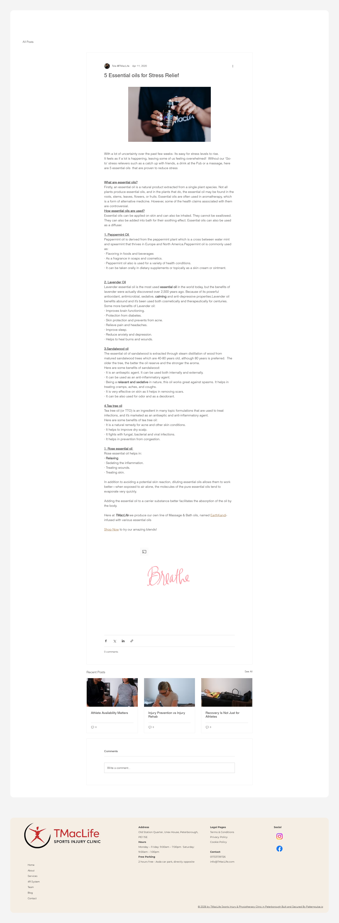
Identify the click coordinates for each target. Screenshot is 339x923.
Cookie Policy (218, 842)
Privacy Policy (219, 837)
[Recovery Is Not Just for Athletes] (226, 692)
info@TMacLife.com (222, 861)
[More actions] (233, 66)
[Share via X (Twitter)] (114, 641)
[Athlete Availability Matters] (112, 692)
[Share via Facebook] (106, 641)
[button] (169, 577)
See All (248, 671)
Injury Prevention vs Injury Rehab (166, 714)
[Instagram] (279, 836)
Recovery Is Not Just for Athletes (222, 714)
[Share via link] (131, 641)
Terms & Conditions (222, 832)
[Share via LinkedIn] (123, 641)
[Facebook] (279, 849)
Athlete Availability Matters (109, 713)
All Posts (28, 42)
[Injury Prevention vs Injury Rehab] (169, 692)
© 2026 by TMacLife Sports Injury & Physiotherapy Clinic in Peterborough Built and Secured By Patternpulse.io (260, 906)
